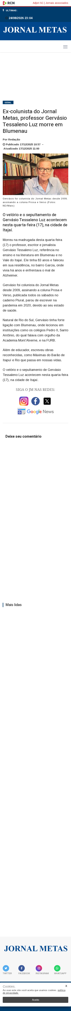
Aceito (35, 999)
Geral (8, 102)
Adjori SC (38, 2)
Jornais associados (57, 2)
